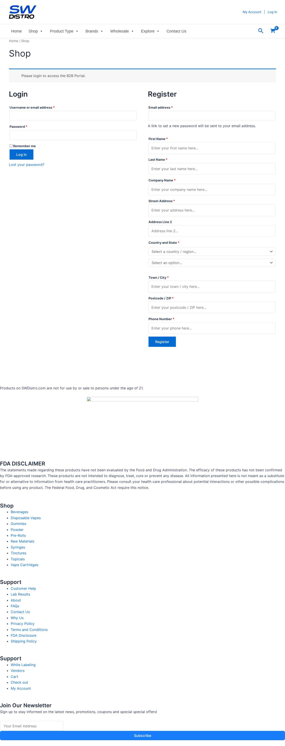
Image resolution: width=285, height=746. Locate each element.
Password (25, 126)
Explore (148, 31)
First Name (158, 139)
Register (162, 341)
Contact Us (176, 31)
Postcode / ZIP (161, 298)
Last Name (158, 159)
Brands (92, 31)
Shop (33, 31)
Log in (21, 154)
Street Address (162, 201)
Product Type (61, 31)
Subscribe (142, 735)
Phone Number (161, 319)
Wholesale (119, 31)
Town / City (159, 277)
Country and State (164, 242)
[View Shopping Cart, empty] (272, 31)
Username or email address (39, 106)
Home (16, 31)
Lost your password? (26, 164)
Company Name (162, 180)
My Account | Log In (260, 12)
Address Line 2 (161, 222)
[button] (261, 31)
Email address (168, 106)
